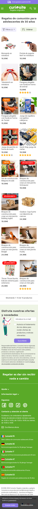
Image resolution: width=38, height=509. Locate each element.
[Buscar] (31, 8)
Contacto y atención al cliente (14, 411)
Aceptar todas (10, 505)
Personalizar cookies (27, 505)
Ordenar (29, 29)
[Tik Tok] (18, 405)
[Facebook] (4, 405)
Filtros (9, 29)
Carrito (35, 8)
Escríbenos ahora (12, 427)
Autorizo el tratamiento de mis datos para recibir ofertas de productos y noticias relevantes (26, 329)
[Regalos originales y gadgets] (17, 7)
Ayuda (4, 389)
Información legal (9, 394)
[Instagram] (11, 405)
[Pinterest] (25, 405)
